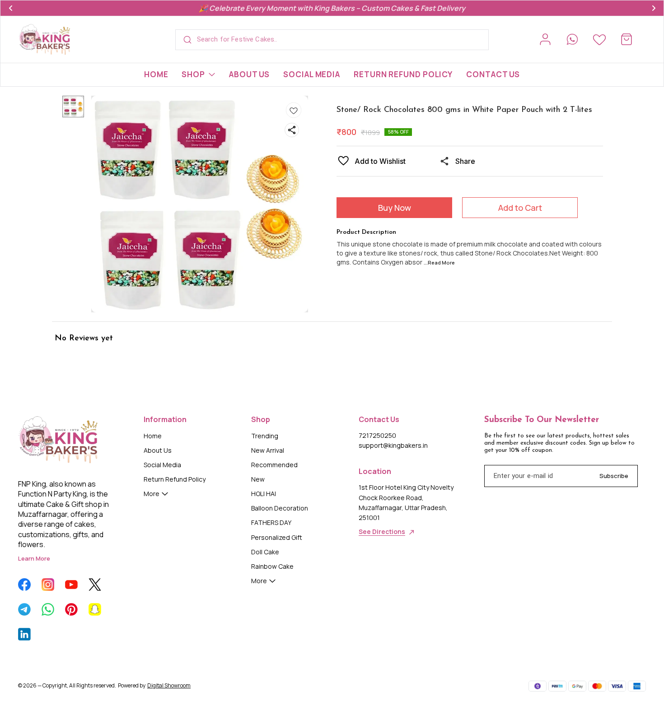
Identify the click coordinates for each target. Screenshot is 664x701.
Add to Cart (520, 207)
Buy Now (394, 207)
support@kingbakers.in (393, 445)
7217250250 (377, 435)
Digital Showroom (169, 685)
